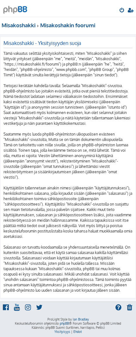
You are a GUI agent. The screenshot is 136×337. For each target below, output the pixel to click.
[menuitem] (122, 11)
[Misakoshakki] (15, 8)
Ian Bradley (81, 319)
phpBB (64, 323)
